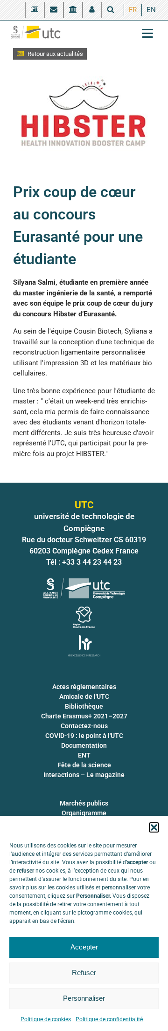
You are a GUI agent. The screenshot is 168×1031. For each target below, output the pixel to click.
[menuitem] (132, 10)
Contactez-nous (84, 726)
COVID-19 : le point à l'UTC (84, 735)
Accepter (84, 947)
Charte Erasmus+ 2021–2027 (84, 716)
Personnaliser (84, 998)
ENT (84, 755)
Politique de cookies (46, 1019)
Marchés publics (84, 803)
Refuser (84, 972)
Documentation (84, 745)
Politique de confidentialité (109, 1019)
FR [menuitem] (133, 10)
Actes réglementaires (84, 686)
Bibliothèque (84, 706)
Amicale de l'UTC (84, 696)
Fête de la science (84, 765)
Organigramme (84, 813)
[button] (154, 827)
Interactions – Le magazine (84, 774)
